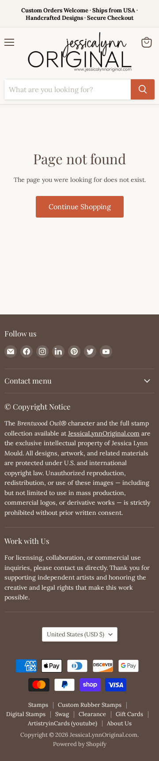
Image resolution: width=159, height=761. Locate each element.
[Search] (143, 89)
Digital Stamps (25, 714)
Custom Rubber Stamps (89, 705)
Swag (62, 714)
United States (75, 634)
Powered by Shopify (79, 744)
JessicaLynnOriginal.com (104, 433)
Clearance (92, 714)
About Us (119, 723)
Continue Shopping (80, 206)
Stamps (38, 705)
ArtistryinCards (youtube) (62, 723)
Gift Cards (129, 714)
